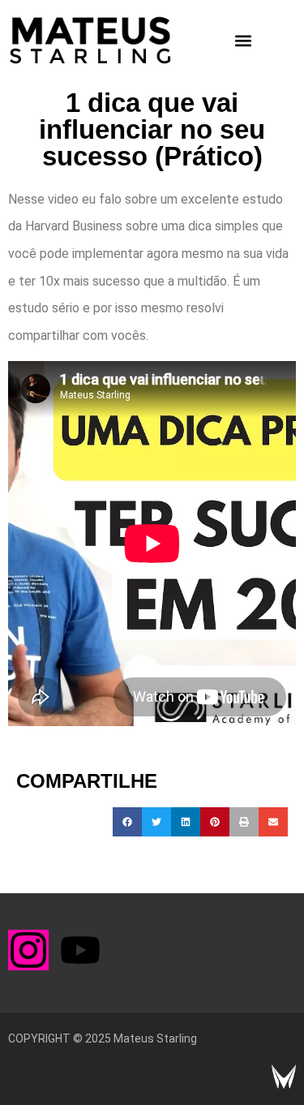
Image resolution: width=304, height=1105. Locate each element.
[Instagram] (28, 950)
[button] (243, 40)
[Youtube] (80, 950)
